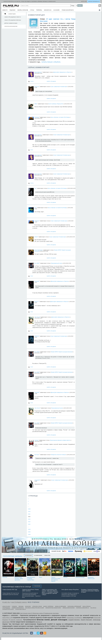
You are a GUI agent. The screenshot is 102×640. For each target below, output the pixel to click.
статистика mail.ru (20, 609)
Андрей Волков (74, 620)
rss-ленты (93, 607)
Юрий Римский (86, 620)
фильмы (21, 606)
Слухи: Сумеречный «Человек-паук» (59, 86)
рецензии (12, 10)
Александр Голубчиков (74, 617)
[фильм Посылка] (8, 567)
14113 (29, 519)
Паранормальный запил (56, 263)
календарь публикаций (74, 606)
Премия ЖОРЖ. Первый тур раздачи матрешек (61, 351)
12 (39, 454)
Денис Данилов (38, 72)
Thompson (37, 117)
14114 (29, 521)
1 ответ (31, 149)
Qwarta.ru (38, 622)
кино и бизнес (87, 606)
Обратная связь (37, 613)
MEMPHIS (37, 336)
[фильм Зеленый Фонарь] (81, 567)
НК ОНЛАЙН (56, 10)
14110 (29, 511)
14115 (29, 524)
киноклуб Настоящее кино (53, 607)
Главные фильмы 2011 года (9, 589)
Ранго (40, 577)
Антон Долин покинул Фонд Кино (70, 589)
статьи (32, 10)
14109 (29, 508)
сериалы (14, 606)
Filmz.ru (6, 602)
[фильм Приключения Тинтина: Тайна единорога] (20, 567)
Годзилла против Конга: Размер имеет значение (30, 590)
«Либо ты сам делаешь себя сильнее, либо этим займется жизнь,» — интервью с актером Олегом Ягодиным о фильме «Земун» (50, 592)
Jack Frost (33, 27)
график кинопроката (68, 10)
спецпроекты (6, 607)
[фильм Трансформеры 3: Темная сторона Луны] (32, 567)
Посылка (4, 577)
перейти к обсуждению (51, 81)
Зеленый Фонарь (80, 577)
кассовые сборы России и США (34, 607)
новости (4, 10)
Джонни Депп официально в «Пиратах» (62, 72)
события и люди (37, 606)
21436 (29, 534)
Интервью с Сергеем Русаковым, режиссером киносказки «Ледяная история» (90, 591)
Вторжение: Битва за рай (91, 578)
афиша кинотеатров (69, 607)
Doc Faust (37, 454)
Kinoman (36, 440)
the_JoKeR (37, 263)
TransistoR (37, 281)
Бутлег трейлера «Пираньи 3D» (56, 103)
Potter (36, 103)
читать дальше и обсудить (50, 62)
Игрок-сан (37, 86)
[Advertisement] (88, 36)
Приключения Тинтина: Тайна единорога (19, 578)
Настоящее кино (25, 613)
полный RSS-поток (8, 609)
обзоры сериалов (22, 10)
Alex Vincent (37, 317)
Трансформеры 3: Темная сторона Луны (31, 578)
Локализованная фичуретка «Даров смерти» (60, 440)
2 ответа (31, 81)
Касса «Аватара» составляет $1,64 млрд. (60, 117)
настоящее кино (19, 602)
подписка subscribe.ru (82, 607)
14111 (29, 514)
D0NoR (36, 236)
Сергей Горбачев (16, 620)
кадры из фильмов (60, 606)
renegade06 (37, 480)
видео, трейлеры (48, 606)
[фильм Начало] (69, 567)
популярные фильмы (12, 556)
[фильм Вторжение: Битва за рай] (93, 567)
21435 (29, 531)
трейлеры (39, 10)
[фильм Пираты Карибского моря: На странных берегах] (57, 567)
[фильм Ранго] (45, 567)
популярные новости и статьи (16, 587)
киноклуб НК (47, 10)
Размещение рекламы (51, 613)
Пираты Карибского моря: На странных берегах (55, 579)
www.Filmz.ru (6, 617)
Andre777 (37, 301)
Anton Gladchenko (39, 250)
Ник (35, 188)
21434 (29, 529)
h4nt (35, 207)
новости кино (6, 606)
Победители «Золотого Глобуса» (58, 454)
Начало (65, 577)
